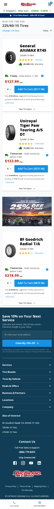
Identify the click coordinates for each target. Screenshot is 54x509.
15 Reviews (39, 143)
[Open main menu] (5, 4)
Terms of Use (25, 486)
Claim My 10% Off (25, 343)
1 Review (38, 59)
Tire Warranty (27, 490)
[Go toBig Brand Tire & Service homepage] (28, 4)
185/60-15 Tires (9, 427)
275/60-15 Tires (9, 432)
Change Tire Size (10, 30)
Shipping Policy (40, 486)
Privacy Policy (37, 352)
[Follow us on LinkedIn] (39, 463)
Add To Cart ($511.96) (31, 89)
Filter (46, 30)
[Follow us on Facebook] (15, 463)
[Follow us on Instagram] (23, 463)
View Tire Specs (25, 109)
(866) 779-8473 (27, 452)
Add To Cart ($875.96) (31, 283)
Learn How (9, 103)
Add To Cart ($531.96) (31, 168)
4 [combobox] (7, 89)
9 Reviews (39, 253)
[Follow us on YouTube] (31, 463)
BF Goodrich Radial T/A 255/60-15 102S (20, 423)
